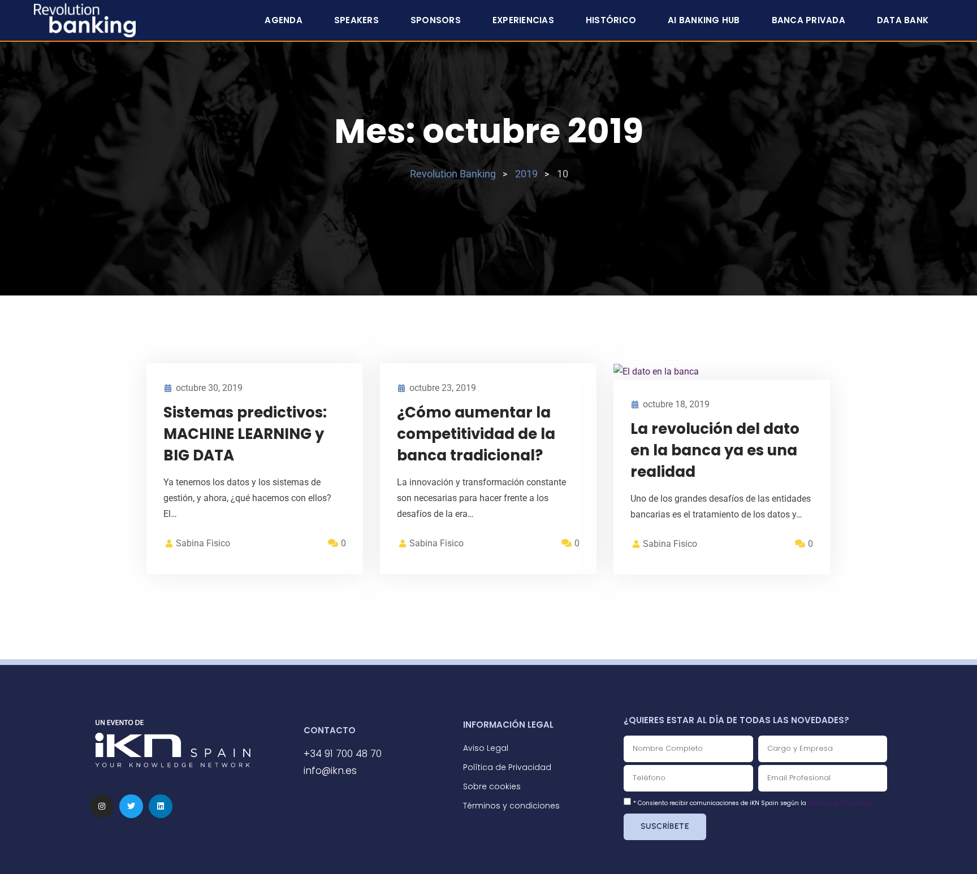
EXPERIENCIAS (523, 20)
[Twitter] (131, 806)
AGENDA (283, 20)
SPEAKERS (356, 20)
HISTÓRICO (611, 20)
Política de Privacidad (840, 803)
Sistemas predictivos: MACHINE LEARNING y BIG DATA (245, 434)
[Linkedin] (160, 806)
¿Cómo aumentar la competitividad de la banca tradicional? (476, 434)
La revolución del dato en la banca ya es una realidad (714, 450)
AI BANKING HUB (704, 20)
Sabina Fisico (203, 543)
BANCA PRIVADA (808, 20)
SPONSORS (435, 20)
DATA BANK (902, 20)
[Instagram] (102, 806)
